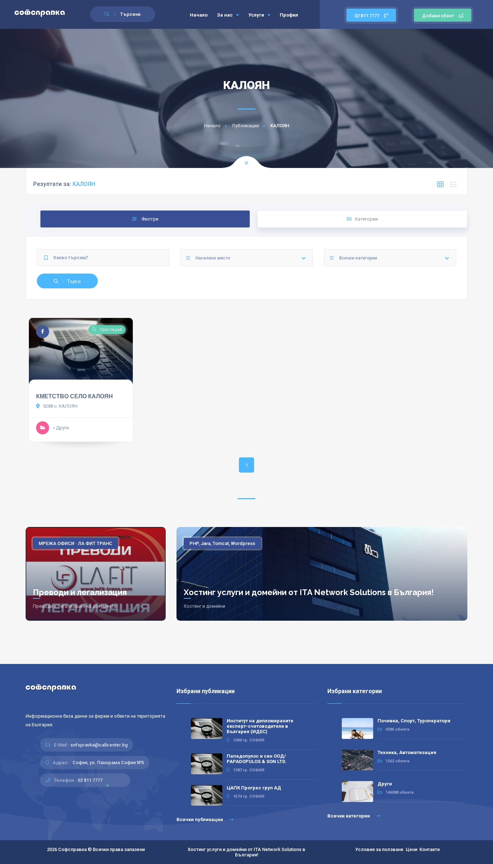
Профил (289, 15)
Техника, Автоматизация (407, 752)
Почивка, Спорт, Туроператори (414, 720)
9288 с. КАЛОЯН (60, 406)
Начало (199, 15)
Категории (366, 219)
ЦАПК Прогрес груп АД (254, 787)
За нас (225, 15)
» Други (61, 427)
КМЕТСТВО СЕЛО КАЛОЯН (74, 396)
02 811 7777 (367, 15)
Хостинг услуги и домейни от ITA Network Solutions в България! (309, 592)
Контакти (429, 849)
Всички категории (349, 816)
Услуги (256, 15)
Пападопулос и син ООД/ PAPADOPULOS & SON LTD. (257, 758)
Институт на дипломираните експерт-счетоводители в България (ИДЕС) (260, 726)
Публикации (245, 125)
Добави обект (438, 15)
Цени (411, 849)
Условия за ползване (379, 849)
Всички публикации (200, 819)
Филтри (149, 219)
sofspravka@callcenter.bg (99, 745)
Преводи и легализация (80, 592)
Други (385, 784)
